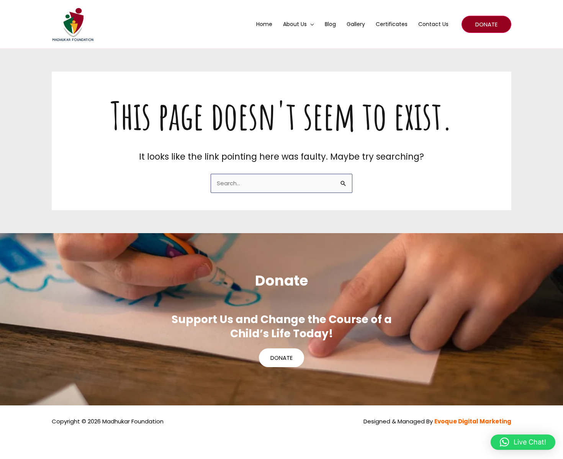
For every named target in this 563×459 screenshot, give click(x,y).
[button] (486, 24)
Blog (330, 24)
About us (295, 24)
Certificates (392, 24)
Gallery (356, 24)
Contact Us (433, 24)
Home (264, 24)
